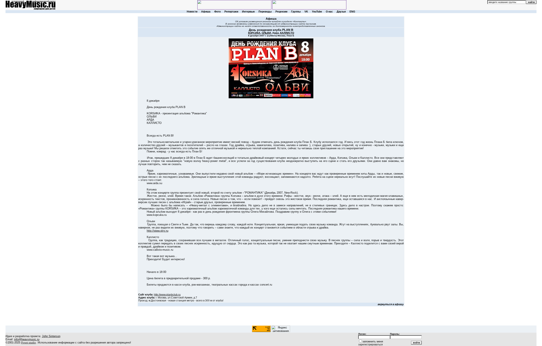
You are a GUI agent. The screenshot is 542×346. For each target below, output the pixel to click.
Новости (192, 11)
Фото (217, 11)
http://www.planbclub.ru (167, 294)
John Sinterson (51, 336)
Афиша (205, 11)
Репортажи (231, 11)
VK (306, 11)
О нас (329, 11)
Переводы (265, 11)
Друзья (341, 11)
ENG (352, 11)
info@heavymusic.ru (26, 339)
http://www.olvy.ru (157, 230)
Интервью (248, 11)
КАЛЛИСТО (287, 32)
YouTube (317, 11)
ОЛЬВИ (266, 32)
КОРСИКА (254, 32)
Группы (296, 11)
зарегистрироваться (370, 344)
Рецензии (281, 11)
